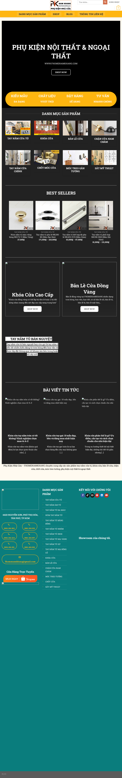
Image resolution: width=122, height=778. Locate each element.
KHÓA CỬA (46, 138)
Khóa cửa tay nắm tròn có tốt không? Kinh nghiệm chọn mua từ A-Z (23, 438)
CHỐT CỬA (50, 581)
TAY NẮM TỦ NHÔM (54, 529)
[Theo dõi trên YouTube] (106, 495)
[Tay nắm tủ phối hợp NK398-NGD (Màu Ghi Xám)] (101, 215)
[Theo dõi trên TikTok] (87, 495)
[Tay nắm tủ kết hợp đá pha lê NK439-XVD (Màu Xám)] (74, 215)
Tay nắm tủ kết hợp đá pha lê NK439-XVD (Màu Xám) (74, 235)
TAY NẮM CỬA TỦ (18, 138)
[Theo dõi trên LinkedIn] (102, 495)
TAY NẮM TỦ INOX (53, 534)
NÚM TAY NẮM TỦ (53, 515)
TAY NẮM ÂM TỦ (53, 505)
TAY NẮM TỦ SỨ (52, 544)
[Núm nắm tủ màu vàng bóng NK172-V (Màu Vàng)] (21, 215)
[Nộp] (105, 2)
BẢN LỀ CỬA (75, 138)
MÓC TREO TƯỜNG (53, 576)
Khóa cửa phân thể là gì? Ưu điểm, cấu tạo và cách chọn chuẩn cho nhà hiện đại (99, 438)
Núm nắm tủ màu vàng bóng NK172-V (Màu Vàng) (21, 235)
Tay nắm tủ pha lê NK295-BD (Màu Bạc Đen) (47, 235)
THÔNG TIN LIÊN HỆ (91, 14)
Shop (56, 14)
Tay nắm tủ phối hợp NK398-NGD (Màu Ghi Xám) (101, 237)
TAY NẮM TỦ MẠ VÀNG (56, 539)
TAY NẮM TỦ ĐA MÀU (55, 510)
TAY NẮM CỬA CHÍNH (18, 170)
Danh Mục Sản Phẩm (32, 14)
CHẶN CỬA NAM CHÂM (104, 140)
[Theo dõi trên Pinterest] (97, 495)
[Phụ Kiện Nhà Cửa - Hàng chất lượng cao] (61, 5)
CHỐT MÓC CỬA (46, 167)
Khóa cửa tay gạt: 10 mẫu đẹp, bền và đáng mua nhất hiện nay (61, 438)
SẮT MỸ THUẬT (104, 168)
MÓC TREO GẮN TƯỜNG (75, 170)
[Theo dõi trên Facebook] (83, 495)
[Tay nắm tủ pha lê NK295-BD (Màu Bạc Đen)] (48, 215)
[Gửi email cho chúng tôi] (92, 495)
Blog (69, 14)
